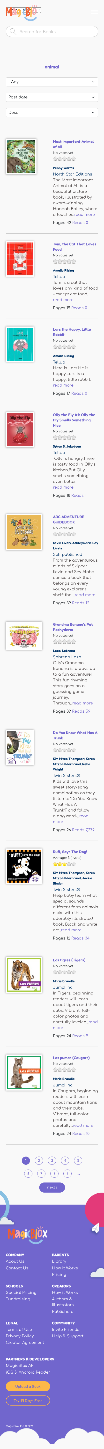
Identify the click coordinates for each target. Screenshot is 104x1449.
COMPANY (15, 1254)
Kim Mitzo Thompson (68, 873)
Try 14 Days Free (28, 1400)
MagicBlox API (20, 1366)
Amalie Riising (63, 270)
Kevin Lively (62, 543)
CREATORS (61, 1286)
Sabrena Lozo (67, 657)
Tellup (59, 277)
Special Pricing (21, 1293)
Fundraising (18, 1299)
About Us (15, 1261)
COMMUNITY (63, 1323)
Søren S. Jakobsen (67, 446)
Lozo (56, 651)
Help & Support (67, 1336)
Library (59, 1261)
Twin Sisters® (66, 776)
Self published (67, 554)
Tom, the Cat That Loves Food (74, 247)
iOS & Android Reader (28, 1372)
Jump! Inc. (63, 987)
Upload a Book (28, 1386)
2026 (30, 1426)
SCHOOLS (14, 1286)
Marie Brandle (64, 981)
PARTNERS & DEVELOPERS (30, 1359)
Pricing (59, 1275)
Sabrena (68, 651)
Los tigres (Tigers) (69, 960)
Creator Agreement (25, 1342)
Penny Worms (63, 168)
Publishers (62, 1312)
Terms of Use (19, 1330)
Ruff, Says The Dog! (70, 851)
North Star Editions (72, 174)
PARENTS (60, 1254)
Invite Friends (65, 1330)
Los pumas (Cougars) (71, 1057)
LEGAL (12, 1323)
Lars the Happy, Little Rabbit (72, 332)
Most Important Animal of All (73, 144)
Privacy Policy (20, 1336)
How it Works (65, 1268)
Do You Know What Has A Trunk (75, 735)
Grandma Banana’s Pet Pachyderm (73, 627)
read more (84, 214)
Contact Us (17, 1268)
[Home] (23, 13)
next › (52, 1187)
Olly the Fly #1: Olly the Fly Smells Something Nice (74, 420)
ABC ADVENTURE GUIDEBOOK (68, 519)
